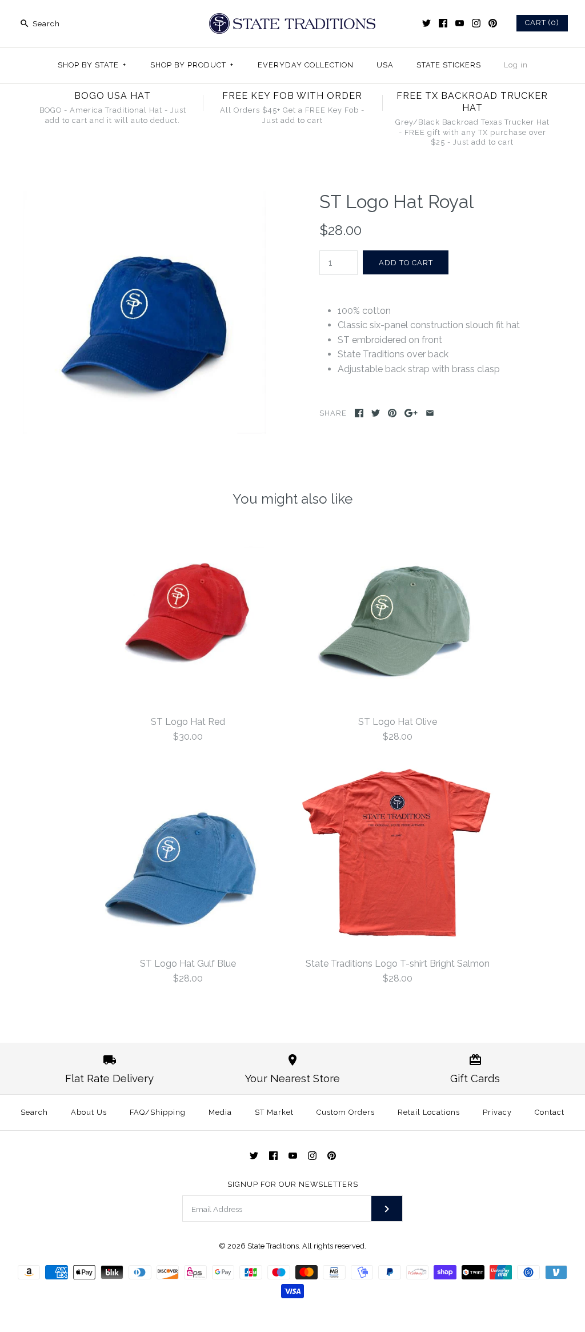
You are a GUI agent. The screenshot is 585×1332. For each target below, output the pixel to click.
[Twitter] (426, 23)
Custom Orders (345, 1112)
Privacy (497, 1112)
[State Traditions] (292, 18)
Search (34, 1112)
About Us (89, 1112)
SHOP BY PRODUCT (192, 65)
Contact (549, 1112)
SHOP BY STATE (92, 65)
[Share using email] (430, 413)
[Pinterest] (492, 23)
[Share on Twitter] (375, 413)
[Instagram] (476, 23)
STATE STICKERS (448, 65)
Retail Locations (429, 1112)
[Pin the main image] (392, 413)
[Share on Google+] (411, 413)
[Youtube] (459, 23)
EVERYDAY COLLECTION (306, 65)
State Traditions (273, 1246)
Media (220, 1112)
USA (385, 65)
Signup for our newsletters (292, 1184)
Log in (516, 65)
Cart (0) (542, 22)
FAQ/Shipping (158, 1112)
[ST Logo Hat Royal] (144, 198)
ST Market (274, 1112)
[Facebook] (443, 23)
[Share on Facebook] (359, 413)
